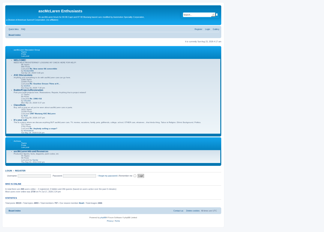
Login (8, 171)
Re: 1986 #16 (36, 99)
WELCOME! (20, 60)
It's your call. (20, 120)
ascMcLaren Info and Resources (31, 151)
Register (20, 171)
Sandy (35, 160)
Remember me (126, 176)
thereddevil (28, 131)
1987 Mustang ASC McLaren (43, 114)
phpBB (103, 217)
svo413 (27, 86)
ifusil (26, 116)
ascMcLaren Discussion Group (27, 50)
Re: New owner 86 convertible (43, 69)
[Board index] (22, 12)
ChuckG (27, 101)
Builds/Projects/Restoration (28, 90)
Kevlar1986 (29, 71)
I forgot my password (107, 176)
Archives (17, 141)
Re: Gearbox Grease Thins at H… (45, 84)
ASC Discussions (23, 75)
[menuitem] (215, 29)
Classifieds (20, 105)
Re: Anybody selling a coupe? (43, 128)
